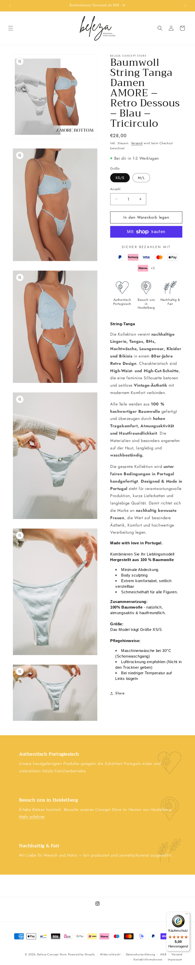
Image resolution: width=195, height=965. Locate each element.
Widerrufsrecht (110, 954)
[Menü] (187, 915)
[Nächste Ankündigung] (185, 5)
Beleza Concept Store (52, 954)
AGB (163, 954)
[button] (10, 28)
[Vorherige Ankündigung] (9, 5)
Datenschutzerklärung (140, 954)
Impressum (175, 959)
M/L (141, 177)
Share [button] (120, 693)
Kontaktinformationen (148, 959)
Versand (137, 143)
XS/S (120, 177)
